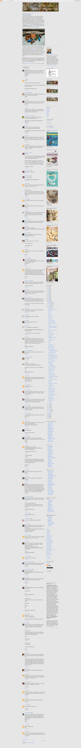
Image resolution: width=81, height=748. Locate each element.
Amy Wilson (48, 558)
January (50, 411)
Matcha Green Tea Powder (51, 549)
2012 (48, 298)
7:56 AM (26, 217)
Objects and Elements (51, 484)
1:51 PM (26, 410)
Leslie (26, 674)
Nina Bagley (50, 427)
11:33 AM (26, 382)
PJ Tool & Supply (49, 554)
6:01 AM (26, 671)
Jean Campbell (50, 524)
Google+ (48, 113)
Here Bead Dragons (28, 496)
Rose (25, 541)
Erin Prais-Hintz (50, 490)
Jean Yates (49, 459)
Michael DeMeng (49, 535)
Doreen (26, 308)
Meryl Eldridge (50, 510)
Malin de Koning (27, 152)
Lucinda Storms (50, 453)
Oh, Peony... (50, 401)
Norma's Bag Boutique (28, 561)
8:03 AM (26, 223)
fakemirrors (26, 513)
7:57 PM (26, 467)
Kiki (25, 698)
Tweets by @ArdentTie (50, 127)
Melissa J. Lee (50, 517)
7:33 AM (26, 187)
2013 (48, 296)
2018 (48, 289)
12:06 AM (26, 500)
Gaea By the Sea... (51, 345)
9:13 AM (26, 583)
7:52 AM (26, 201)
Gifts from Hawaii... (51, 333)
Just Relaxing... (50, 344)
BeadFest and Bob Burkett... (52, 355)
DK (25, 125)
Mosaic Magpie (27, 92)
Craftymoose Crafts (28, 280)
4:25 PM (26, 729)
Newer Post (24, 740)
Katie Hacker (50, 462)
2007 (48, 416)
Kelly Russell (50, 466)
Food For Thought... (51, 395)
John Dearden (27, 297)
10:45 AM (26, 312)
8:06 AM (26, 230)
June (49, 404)
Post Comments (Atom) (30, 742)
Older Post (43, 740)
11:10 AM (26, 354)
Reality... (49, 331)
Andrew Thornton (51, 54)
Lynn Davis (50, 487)
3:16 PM (26, 426)
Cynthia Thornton (51, 431)
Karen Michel (50, 452)
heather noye (27, 219)
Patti (25, 100)
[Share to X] (41, 63)
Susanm (26, 183)
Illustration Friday (49, 543)
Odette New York (50, 428)
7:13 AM (26, 142)
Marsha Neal (50, 460)
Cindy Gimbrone (50, 494)
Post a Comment (25, 739)
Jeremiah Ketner (49, 545)
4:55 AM (26, 640)
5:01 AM (26, 650)
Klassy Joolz (27, 681)
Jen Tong (48, 557)
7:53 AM (26, 208)
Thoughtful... (50, 381)
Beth (25, 249)
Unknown (26, 268)
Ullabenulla (50, 437)
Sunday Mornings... (51, 398)
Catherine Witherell (51, 491)
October (50, 305)
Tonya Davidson (50, 477)
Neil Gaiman (50, 449)
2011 (48, 299)
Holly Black (50, 465)
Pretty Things (27, 390)
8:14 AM (26, 574)
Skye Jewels (50, 488)
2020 (48, 286)
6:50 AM (26, 113)
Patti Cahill (49, 520)
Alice (25, 362)
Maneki (26, 668)
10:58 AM (26, 334)
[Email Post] (38, 63)
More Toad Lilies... (51, 334)
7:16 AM (26, 149)
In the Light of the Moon (28, 115)
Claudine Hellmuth (51, 463)
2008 (48, 415)
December (50, 302)
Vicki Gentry (27, 535)
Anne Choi (48, 533)
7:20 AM (26, 167)
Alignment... (50, 316)
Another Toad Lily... (51, 385)
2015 (48, 293)
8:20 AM (26, 255)
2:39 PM (26, 418)
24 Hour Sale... (50, 372)
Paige (26, 135)
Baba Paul (49, 507)
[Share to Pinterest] (43, 63)
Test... (49, 342)
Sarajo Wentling (50, 450)
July (49, 403)
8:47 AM (26, 278)
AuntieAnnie (27, 405)
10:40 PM (26, 480)
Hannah (26, 577)
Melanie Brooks (50, 435)
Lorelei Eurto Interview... (52, 361)
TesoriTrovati (27, 258)
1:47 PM (26, 611)
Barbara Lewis (50, 456)
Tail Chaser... (50, 380)
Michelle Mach (50, 446)
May (49, 406)
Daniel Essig (49, 538)
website (41, 23)
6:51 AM (26, 553)
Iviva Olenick (50, 434)
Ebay (47, 116)
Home (34, 740)
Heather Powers (50, 485)
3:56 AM (26, 510)
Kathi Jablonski (50, 505)
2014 (48, 295)
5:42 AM (26, 532)
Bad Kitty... (50, 312)
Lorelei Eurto (27, 556)
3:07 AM (26, 628)
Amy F (26, 320)
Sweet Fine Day (50, 422)
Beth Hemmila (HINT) (51, 438)
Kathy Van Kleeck (51, 425)
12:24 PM (26, 395)
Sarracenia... (50, 319)
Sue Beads (49, 480)
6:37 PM (26, 710)
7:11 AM (26, 133)
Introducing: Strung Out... (52, 322)
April (49, 407)
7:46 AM (26, 559)
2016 (48, 292)
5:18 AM (26, 521)
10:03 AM (26, 722)
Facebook (48, 111)
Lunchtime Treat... (51, 348)
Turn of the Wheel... (51, 400)
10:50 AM (26, 595)
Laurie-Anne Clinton (51, 511)
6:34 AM (26, 97)
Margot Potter (50, 432)
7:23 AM (26, 173)
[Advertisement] (53, 28)
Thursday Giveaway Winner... (53, 309)
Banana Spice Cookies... (52, 352)
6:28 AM (26, 76)
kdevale (26, 144)
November (50, 303)
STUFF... (49, 341)
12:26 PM (26, 403)
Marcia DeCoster (50, 471)
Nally (25, 204)
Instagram (48, 108)
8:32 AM (26, 688)
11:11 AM (26, 373)
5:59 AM (26, 539)
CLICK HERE (34, 25)
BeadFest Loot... (51, 317)
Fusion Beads (49, 539)
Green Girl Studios (49, 540)
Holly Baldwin (50, 501)
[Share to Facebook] (42, 63)
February (50, 410)
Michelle (26, 69)
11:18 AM (26, 702)
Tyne (25, 239)
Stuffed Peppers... (51, 370)
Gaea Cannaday (50, 478)
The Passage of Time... (52, 388)
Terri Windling (50, 472)
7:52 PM (26, 620)
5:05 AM (26, 516)
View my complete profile (51, 65)
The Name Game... (51, 359)
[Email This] (39, 63)
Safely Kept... (50, 310)
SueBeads (33, 17)
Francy (26, 428)
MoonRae (26, 436)
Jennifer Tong (50, 521)
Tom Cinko (48, 534)
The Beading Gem (28, 518)
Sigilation (48, 555)
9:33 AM (26, 294)
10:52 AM (26, 323)
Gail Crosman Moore (51, 523)
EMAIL (49, 624)
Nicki (25, 289)
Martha (26, 690)
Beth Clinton (50, 504)
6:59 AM (26, 123)
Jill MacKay (50, 518)
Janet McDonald (49, 548)
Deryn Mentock (50, 474)
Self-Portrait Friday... (51, 320)
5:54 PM (26, 736)
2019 (48, 288)
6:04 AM (26, 679)
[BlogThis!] (40, 63)
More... (49, 313)
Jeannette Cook (50, 508)
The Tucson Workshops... (52, 366)
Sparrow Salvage (51, 441)
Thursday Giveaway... (51, 323)
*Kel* (25, 483)
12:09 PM (26, 387)
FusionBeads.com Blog (52, 475)
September (50, 306)
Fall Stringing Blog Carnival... (53, 356)
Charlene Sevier (50, 500)
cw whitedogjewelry (28, 712)
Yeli (25, 79)
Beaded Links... (50, 362)
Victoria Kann (49, 544)
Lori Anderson (50, 481)
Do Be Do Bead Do (28, 350)
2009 (48, 413)
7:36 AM (26, 196)
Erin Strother (27, 413)
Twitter (48, 112)
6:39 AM (26, 105)
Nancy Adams (50, 447)
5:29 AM (26, 666)
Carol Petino (48, 553)
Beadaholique (49, 530)
